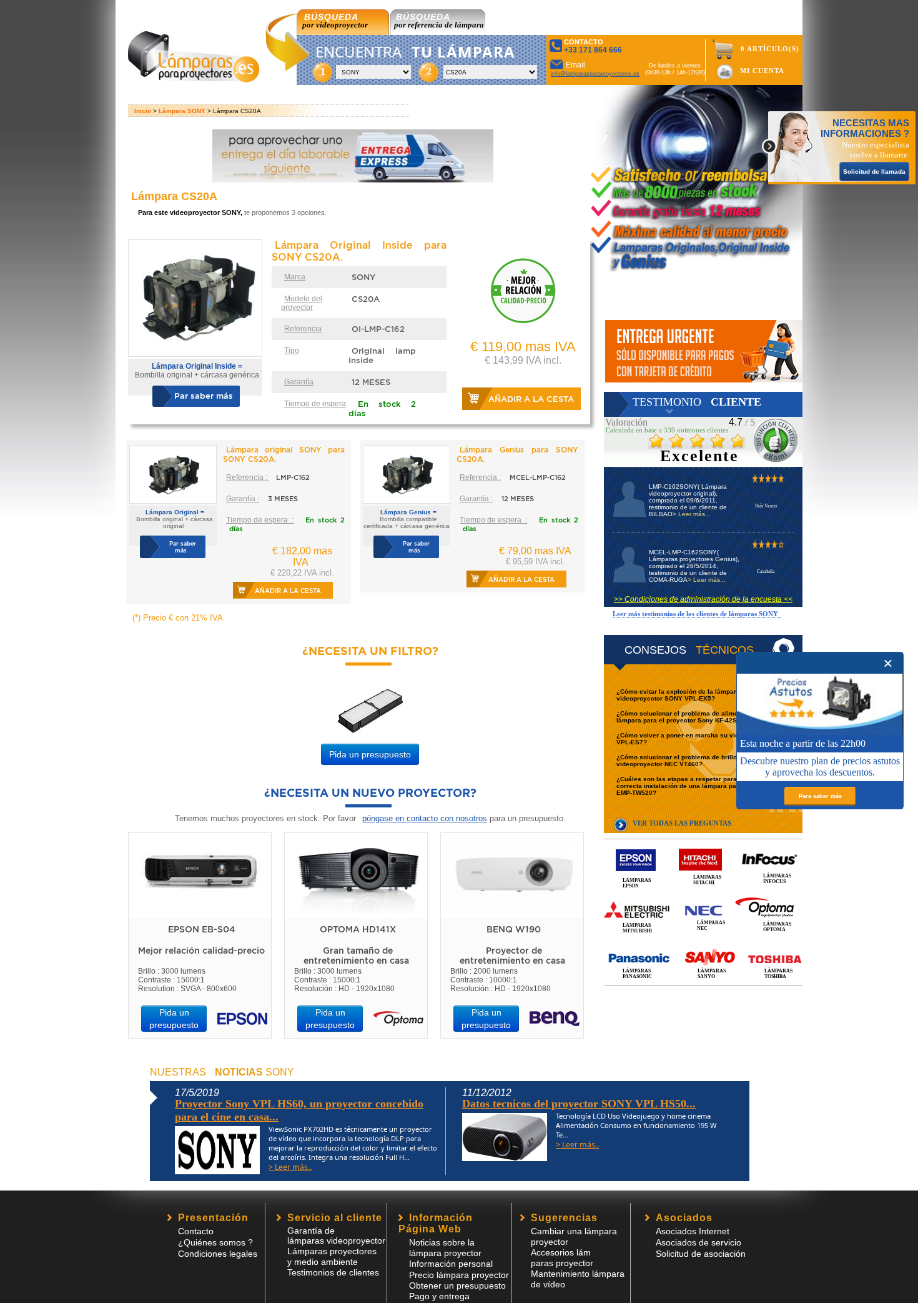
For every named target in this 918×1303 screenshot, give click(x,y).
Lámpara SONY (182, 110)
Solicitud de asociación (701, 1254)
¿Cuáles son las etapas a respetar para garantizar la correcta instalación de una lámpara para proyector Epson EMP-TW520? (705, 786)
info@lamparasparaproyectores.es (595, 74)
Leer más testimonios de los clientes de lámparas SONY (695, 613)
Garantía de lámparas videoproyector (336, 1236)
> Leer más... (692, 514)
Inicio (142, 110)
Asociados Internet (692, 1231)
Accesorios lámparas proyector (562, 1257)
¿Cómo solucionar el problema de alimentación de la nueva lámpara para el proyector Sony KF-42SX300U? (707, 717)
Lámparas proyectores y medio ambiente (332, 1256)
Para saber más (820, 796)
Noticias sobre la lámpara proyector (445, 1247)
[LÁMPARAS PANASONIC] (703, 944)
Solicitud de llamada (874, 171)
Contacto (196, 1231)
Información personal (451, 1264)
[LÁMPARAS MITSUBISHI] (703, 896)
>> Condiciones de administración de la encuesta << (703, 599)
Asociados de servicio (698, 1242)
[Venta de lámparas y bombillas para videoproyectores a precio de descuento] (194, 79)
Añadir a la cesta (531, 399)
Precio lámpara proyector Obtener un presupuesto (459, 1280)
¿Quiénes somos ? (215, 1242)
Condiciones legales (217, 1254)
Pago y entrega (439, 1296)
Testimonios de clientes (333, 1272)
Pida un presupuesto (370, 754)
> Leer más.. (290, 1167)
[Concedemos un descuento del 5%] (703, 351)
